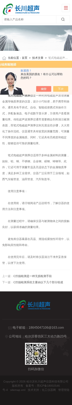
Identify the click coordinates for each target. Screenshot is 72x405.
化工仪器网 (49, 389)
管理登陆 (63, 389)
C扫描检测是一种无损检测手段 (32, 276)
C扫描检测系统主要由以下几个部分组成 (38, 282)
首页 (24, 57)
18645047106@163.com (46, 327)
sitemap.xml (17, 389)
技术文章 (37, 57)
